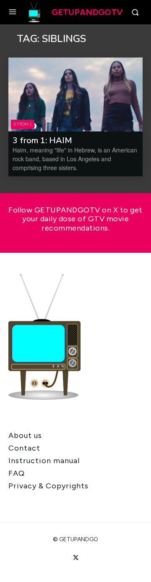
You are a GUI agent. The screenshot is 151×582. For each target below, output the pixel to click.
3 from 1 (22, 124)
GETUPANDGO (78, 539)
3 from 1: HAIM (42, 140)
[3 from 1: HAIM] (75, 94)
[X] (75, 558)
